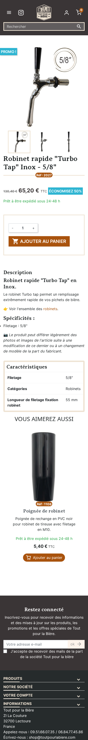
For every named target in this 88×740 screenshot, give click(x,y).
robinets (50, 309)
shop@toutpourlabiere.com (52, 737)
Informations (17, 703)
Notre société (18, 687)
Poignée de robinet (44, 511)
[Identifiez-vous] (67, 12)
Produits (12, 678)
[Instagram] (21, 12)
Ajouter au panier (39, 241)
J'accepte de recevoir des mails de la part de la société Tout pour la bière (47, 654)
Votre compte (18, 695)
